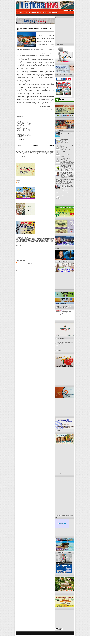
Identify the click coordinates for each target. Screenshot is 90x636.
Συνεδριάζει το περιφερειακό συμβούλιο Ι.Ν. (65, 159)
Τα (56, 628)
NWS (68, 534)
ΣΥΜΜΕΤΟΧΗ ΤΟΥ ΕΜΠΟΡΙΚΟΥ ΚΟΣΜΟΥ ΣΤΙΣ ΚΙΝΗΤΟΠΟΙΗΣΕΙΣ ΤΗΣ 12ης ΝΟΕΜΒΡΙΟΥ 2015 (24, 119)
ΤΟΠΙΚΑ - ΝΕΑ (27, 12)
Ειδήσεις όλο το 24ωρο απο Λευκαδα (22, 263)
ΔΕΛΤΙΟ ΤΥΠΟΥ (22, 139)
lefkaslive (18, 262)
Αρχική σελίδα (19, 12)
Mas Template (34, 632)
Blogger (71, 515)
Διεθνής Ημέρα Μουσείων (64, 139)
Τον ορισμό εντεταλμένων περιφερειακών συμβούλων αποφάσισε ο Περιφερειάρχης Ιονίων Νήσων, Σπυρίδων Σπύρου (66, 196)
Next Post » (51, 145)
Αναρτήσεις (19, 180)
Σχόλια (18, 182)
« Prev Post (19, 145)
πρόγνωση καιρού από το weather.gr (65, 473)
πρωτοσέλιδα (59, 628)
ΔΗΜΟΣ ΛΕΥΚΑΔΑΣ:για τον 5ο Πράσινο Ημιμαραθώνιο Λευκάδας (66, 166)
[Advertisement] (64, 281)
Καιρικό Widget (62, 523)
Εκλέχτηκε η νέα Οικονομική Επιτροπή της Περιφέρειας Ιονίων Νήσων (67, 173)
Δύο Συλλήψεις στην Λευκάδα (65, 151)
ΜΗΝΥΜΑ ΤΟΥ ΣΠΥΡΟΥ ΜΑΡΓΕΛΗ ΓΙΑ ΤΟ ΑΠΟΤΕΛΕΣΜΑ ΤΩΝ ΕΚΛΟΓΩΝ (34, 28)
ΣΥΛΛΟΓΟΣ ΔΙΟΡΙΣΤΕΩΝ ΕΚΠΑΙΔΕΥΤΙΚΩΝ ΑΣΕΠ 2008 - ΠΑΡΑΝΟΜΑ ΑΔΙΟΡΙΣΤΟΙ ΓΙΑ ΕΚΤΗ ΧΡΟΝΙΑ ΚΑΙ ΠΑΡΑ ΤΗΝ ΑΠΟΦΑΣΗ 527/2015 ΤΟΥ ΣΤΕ (24, 123)
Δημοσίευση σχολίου (20, 143)
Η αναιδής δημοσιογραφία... (22, 127)
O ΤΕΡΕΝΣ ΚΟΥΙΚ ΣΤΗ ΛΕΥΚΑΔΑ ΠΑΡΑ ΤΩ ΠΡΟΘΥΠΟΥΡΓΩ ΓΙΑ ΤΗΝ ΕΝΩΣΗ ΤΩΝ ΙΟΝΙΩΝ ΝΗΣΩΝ (25, 135)
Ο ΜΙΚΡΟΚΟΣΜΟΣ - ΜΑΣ (36, 12)
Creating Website (22, 632)
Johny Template (28, 632)
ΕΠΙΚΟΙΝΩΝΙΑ (55, 12)
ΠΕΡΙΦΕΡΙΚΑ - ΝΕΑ (47, 12)
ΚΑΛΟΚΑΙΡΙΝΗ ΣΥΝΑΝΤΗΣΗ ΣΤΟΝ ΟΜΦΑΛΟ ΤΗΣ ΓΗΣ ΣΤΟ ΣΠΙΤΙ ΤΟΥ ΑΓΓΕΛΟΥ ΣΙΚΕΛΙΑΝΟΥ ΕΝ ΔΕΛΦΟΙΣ (24, 129)
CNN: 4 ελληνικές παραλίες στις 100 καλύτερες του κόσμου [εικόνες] (66, 133)
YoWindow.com (58, 534)
